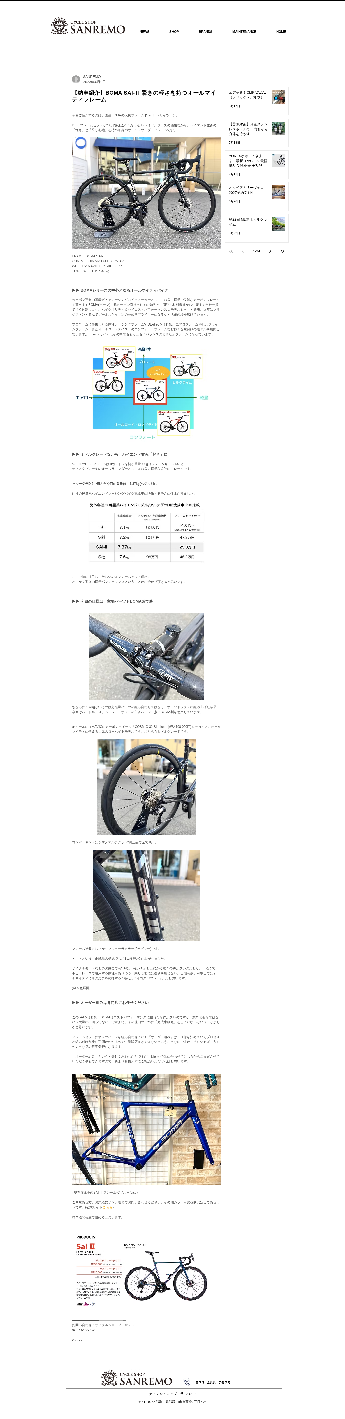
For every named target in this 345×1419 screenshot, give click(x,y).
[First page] (230, 251)
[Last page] (282, 251)
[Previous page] (243, 251)
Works (77, 1340)
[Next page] (270, 251)
